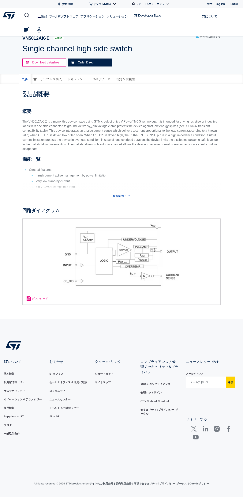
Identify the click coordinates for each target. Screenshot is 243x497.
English (220, 4)
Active (58, 38)
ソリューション (117, 16)
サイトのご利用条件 (101, 483)
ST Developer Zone (147, 15)
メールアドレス (194, 373)
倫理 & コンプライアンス (155, 383)
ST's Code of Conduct (154, 401)
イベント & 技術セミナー (64, 407)
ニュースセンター (60, 399)
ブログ (8, 425)
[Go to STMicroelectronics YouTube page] (195, 438)
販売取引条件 (123, 483)
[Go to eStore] (26, 29)
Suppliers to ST (14, 416)
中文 (209, 4)
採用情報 (9, 407)
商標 (136, 483)
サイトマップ (103, 382)
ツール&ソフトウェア (63, 16)
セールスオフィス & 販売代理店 (68, 382)
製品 (44, 16)
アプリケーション (92, 16)
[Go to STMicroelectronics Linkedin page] (205, 429)
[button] (26, 15)
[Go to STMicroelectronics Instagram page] (216, 429)
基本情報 (9, 373)
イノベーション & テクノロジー (23, 399)
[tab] (25, 79)
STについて (209, 16)
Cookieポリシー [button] (199, 483)
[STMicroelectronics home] (10, 15)
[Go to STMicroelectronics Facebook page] (228, 429)
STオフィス (56, 373)
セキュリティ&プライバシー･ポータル (164, 483)
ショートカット (104, 373)
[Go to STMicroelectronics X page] (194, 429)
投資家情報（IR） (14, 382)
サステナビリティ (14, 390)
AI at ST (54, 416)
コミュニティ (57, 390)
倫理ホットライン (151, 392)
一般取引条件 (12, 433)
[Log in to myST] (39, 29)
